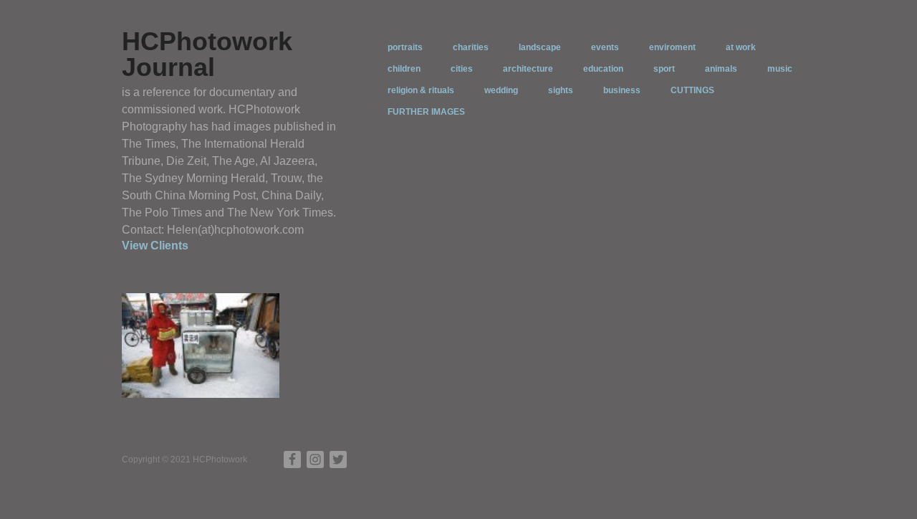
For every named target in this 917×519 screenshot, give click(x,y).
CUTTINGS (692, 90)
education (603, 69)
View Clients (155, 245)
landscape (540, 47)
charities (471, 47)
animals (721, 69)
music (779, 69)
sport (664, 69)
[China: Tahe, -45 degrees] (200, 345)
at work (741, 47)
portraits (405, 47)
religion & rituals (421, 90)
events (605, 47)
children (404, 69)
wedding (501, 90)
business (621, 90)
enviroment (672, 47)
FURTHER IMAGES (426, 112)
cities (462, 69)
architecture (528, 69)
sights (560, 90)
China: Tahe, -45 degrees (218, 386)
